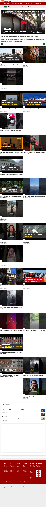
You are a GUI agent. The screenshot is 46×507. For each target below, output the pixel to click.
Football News (12, 467)
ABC (14, 39)
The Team (17, 481)
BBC (2, 39)
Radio (20, 1)
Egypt (17, 467)
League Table (12, 470)
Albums (20, 6)
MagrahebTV (3, 41)
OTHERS (10, 41)
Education (5, 467)
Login (43, 1)
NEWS (5, 3)
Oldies (13, 6)
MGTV (7, 41)
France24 (21, 39)
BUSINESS (13, 3)
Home (17, 1)
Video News (38, 467)
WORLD (32, 3)
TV (22, 1)
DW (6, 39)
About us (10, 481)
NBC (11, 39)
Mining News (32, 476)
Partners (28, 481)
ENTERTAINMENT (38, 3)
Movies (28, 1)
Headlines (5, 466)
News (26, 6)
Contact (39, 1)
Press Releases (6, 471)
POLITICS (17, 3)
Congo (18, 470)
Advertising (22, 481)
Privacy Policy (37, 481)
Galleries (29, 6)
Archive (5, 6)
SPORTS (8, 3)
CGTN (9, 39)
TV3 (34, 39)
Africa (17, 465)
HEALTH (25, 3)
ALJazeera (17, 39)
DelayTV (39, 39)
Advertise (32, 1)
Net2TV (32, 39)
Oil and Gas (31, 474)
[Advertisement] (22, 499)
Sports (11, 465)
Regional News (6, 472)
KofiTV (43, 39)
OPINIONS (21, 3)
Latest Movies (38, 466)
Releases (16, 6)
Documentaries (18, 41)
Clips (10, 6)
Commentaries (25, 471)
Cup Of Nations (12, 472)
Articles (24, 466)
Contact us (14, 481)
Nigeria (18, 466)
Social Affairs (5, 470)
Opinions (24, 465)
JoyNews (25, 39)
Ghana (36, 1)
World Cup (11, 471)
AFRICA (29, 3)
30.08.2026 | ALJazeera (3, 65)
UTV (36, 39)
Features (24, 467)
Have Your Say (25, 472)
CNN (4, 39)
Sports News (12, 466)
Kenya (18, 471)
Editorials (24, 470)
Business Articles (32, 466)
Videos (25, 1)
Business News (32, 465)
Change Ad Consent (12, 482)
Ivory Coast (18, 472)
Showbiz (37, 465)
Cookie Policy (6, 482)
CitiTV (29, 39)
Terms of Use (33, 481)
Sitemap (25, 481)
